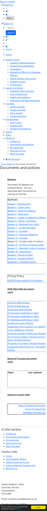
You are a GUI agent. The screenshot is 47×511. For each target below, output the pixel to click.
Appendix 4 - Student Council (22, 261)
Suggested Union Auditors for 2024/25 (27, 326)
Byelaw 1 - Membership (19, 204)
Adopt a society (17, 106)
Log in (9, 49)
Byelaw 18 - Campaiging (19, 251)
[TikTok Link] (23, 476)
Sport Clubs (15, 122)
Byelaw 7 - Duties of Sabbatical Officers (27, 217)
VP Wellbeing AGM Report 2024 (23, 319)
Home (3, 164)
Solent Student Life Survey (23, 78)
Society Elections (18, 116)
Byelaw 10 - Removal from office (23, 224)
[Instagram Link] (14, 476)
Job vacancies (16, 147)
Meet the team (17, 154)
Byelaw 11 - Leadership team (22, 227)
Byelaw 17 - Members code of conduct (26, 248)
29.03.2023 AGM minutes (20, 309)
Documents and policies (22, 144)
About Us (11, 164)
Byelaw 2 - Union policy (19, 207)
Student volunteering (20, 128)
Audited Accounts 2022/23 (20, 323)
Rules (30, 255)
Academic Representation (22, 62)
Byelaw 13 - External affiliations (23, 234)
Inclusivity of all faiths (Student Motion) (27, 343)
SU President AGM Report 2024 (23, 313)
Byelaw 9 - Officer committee (22, 221)
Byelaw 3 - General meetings (22, 210)
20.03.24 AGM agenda (18, 306)
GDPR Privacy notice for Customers (25, 280)
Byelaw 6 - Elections (17, 255)
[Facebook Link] (6, 476)
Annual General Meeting (22, 66)
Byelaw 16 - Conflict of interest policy (26, 244)
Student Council (18, 81)
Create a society (18, 110)
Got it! (38, 507)
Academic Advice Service (22, 91)
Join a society (16, 113)
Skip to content (7, 1)
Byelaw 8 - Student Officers (21, 258)
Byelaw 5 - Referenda (18, 214)
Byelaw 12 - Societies (18, 231)
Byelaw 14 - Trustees (18, 238)
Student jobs (16, 125)
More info (18, 509)
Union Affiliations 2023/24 (20, 330)
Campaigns (15, 69)
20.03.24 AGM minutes (19, 302)
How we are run (18, 150)
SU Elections (16, 84)
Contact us (15, 141)
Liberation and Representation (25, 100)
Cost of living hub (18, 94)
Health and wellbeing (20, 97)
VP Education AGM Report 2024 (23, 316)
